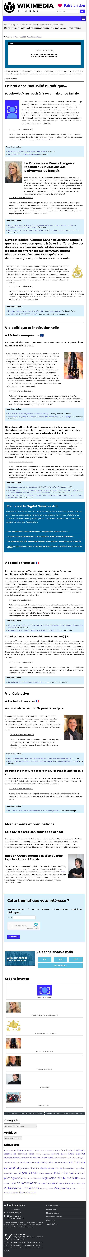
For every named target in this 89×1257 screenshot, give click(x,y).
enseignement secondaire (18, 1157)
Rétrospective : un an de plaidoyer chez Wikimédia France (25, 1113)
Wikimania (81, 1183)
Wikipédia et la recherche (77, 1189)
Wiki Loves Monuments (65, 1183)
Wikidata (47, 1183)
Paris (42, 1173)
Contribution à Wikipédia (73, 1150)
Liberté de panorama (51, 1168)
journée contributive (29, 1168)
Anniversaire (28, 1150)
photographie (13, 1178)
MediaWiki (8, 1173)
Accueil (6, 25)
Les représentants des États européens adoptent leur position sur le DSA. (39, 532)
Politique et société (17, 25)
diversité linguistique (43, 1154)
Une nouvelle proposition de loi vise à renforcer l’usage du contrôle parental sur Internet (43, 761)
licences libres (69, 1168)
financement (10, 1162)
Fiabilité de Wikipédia (77, 1158)
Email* (9, 918)
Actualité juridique (10, 1150)
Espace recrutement (54, 1217)
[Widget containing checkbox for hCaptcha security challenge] (23, 926)
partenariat (48, 1173)
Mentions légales (52, 1213)
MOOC (15, 1173)
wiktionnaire (14, 1192)
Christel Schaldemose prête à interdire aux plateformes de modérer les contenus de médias (44, 547)
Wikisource (7, 1192)
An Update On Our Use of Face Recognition (25, 155)
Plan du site (50, 1220)
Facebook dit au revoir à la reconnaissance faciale (26, 151)
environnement (63, 1158)
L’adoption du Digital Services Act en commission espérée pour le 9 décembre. (41, 536)
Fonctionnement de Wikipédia (35, 1162)
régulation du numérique (60, 1178)
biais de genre (38, 1150)
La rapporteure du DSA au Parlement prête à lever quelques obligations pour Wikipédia (44, 541)
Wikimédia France (46, 1189)
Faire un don (51, 1209)
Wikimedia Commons (21, 1188)
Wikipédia (61, 1188)
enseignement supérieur (45, 1158)
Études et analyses (27, 1192)
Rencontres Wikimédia (32, 1178)
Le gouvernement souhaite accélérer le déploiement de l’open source (34, 630)
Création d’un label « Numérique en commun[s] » (26, 682)
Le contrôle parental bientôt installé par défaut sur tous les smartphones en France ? (40, 758)
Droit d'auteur (76, 1153)
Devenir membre (52, 1206)
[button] (44, 531)
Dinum (62, 872)
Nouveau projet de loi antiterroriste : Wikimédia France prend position (34, 311)
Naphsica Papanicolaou (34, 37)
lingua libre (80, 1168)
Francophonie (60, 1163)
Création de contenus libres (19, 1154)
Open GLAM (28, 1173)
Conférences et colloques (52, 1150)
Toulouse (7, 1183)
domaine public (58, 1154)
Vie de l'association (24, 1182)
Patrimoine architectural (69, 1173)
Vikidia (40, 1183)
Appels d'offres (51, 1224)
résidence (82, 1178)
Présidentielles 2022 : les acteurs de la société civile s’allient (65, 1113)
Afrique (20, 1150)
